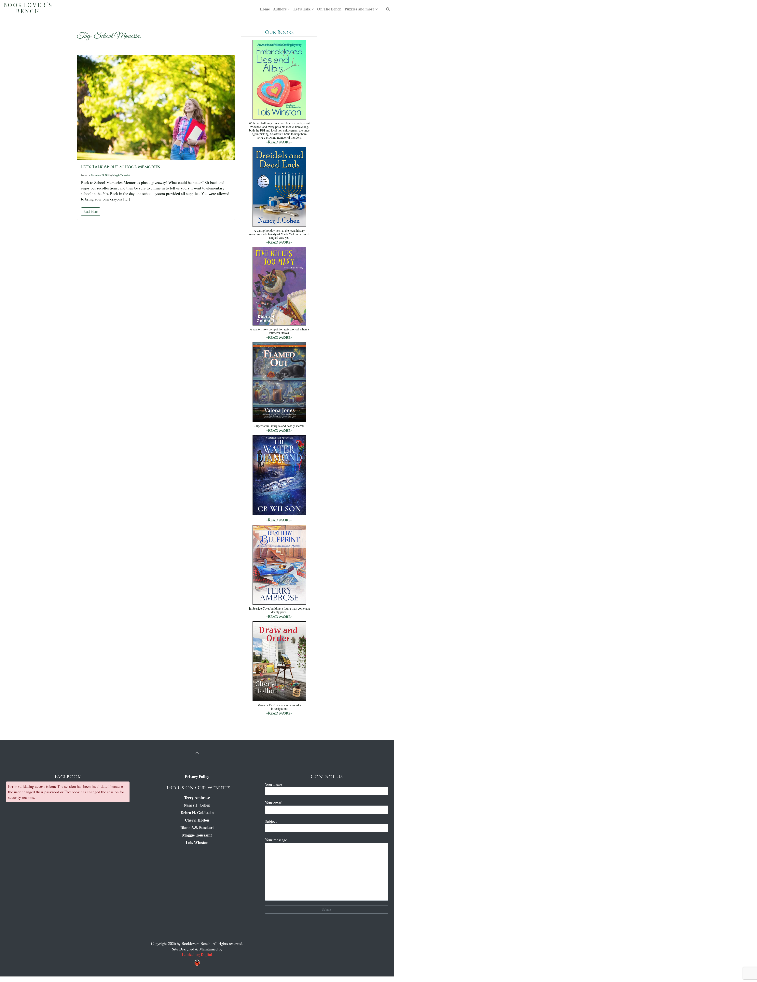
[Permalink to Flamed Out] (279, 382)
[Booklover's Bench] (27, 9)
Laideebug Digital (197, 954)
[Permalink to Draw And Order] (279, 662)
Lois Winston (197, 842)
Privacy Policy (197, 776)
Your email (273, 802)
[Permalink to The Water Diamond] (279, 475)
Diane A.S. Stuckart (197, 827)
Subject (271, 821)
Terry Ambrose (197, 797)
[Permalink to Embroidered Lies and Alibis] (279, 80)
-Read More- (279, 142)
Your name (273, 784)
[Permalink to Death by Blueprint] (279, 565)
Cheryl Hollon (197, 820)
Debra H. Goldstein (197, 812)
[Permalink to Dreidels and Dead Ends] (279, 187)
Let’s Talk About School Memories (120, 166)
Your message (276, 839)
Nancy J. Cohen (197, 805)
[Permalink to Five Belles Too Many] (279, 287)
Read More (91, 211)
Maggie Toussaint (121, 175)
